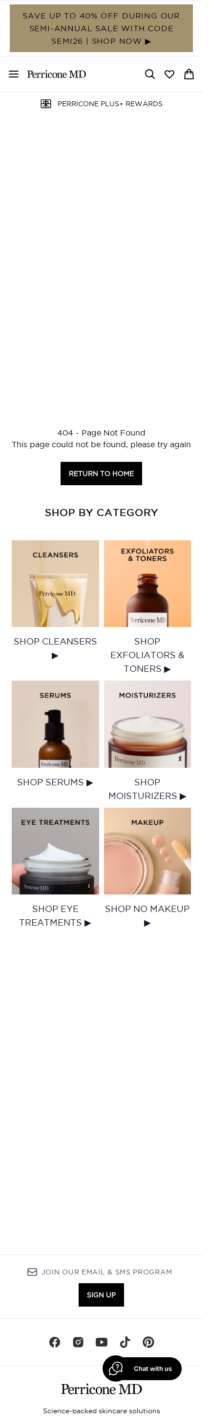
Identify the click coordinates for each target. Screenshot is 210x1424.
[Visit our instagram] (78, 1342)
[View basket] (189, 74)
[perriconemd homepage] (56, 74)
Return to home (101, 473)
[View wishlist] (169, 74)
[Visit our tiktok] (125, 1342)
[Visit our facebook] (54, 1342)
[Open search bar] (150, 74)
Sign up (101, 1295)
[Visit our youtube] (101, 1342)
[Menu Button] (10, 74)
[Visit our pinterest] (148, 1342)
